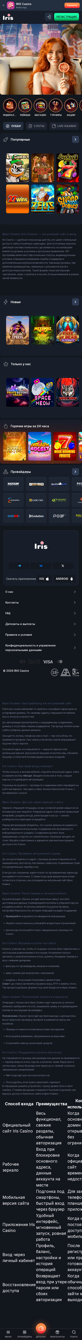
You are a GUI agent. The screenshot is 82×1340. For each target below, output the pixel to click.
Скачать (72, 5)
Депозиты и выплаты (20, 624)
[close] (3, 5)
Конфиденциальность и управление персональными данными (30, 648)
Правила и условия (18, 634)
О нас (9, 591)
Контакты (12, 602)
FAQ (7, 613)
